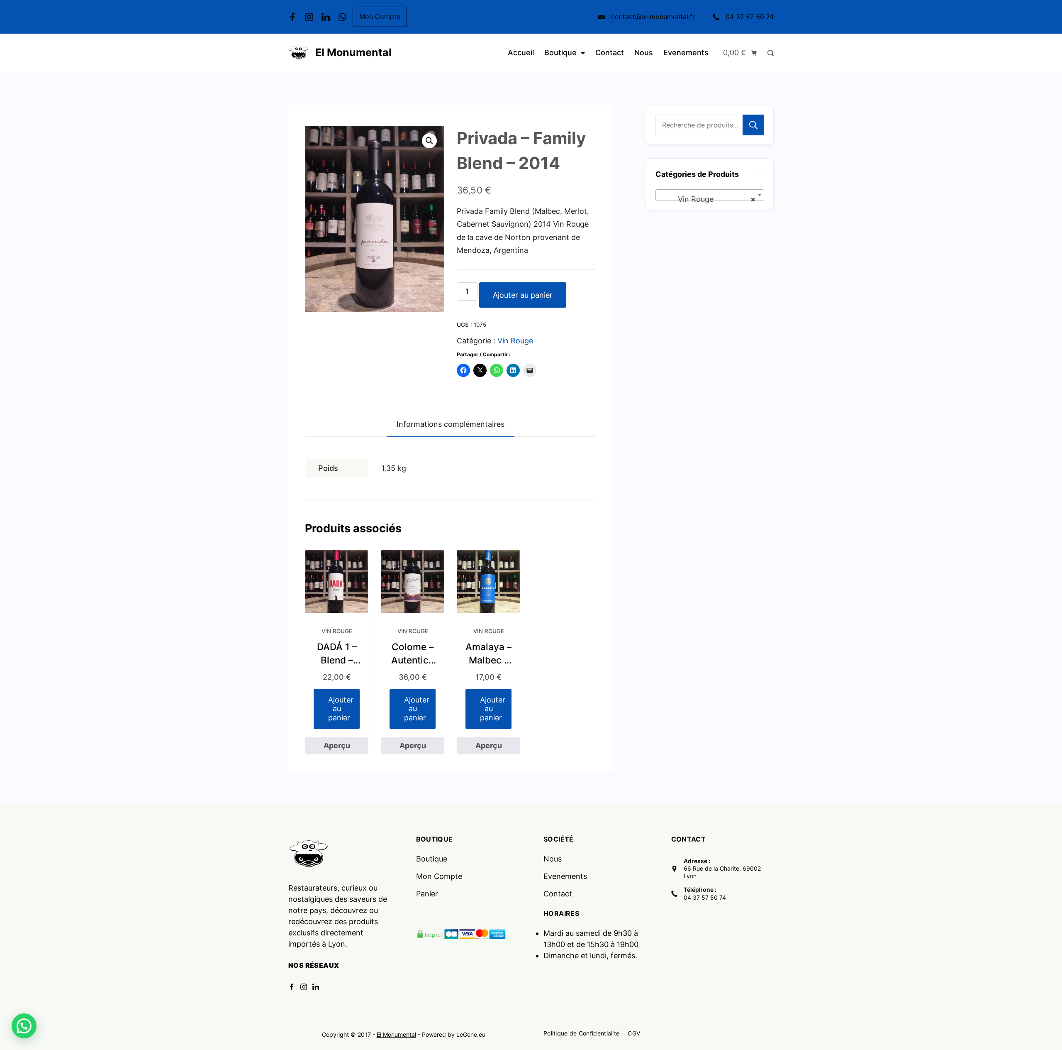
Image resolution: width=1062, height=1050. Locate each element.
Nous (643, 52)
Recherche (753, 125)
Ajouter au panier (523, 295)
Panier (427, 893)
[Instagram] (309, 17)
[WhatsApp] (342, 17)
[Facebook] (292, 17)
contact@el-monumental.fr (653, 16)
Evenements (686, 52)
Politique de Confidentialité (581, 1033)
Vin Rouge (515, 340)
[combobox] (709, 195)
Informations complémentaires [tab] (450, 424)
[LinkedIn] (326, 17)
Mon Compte (379, 16)
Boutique (560, 52)
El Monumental (353, 52)
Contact (609, 52)
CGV (634, 1033)
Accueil (521, 52)
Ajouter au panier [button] (340, 708)
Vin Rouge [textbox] (707, 199)
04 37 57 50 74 (750, 16)
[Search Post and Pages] (768, 53)
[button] (429, 140)
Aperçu (337, 745)
